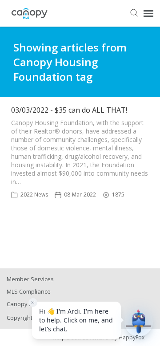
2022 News (34, 194)
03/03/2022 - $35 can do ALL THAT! (69, 110)
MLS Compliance (29, 291)
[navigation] (148, 13)
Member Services (30, 279)
